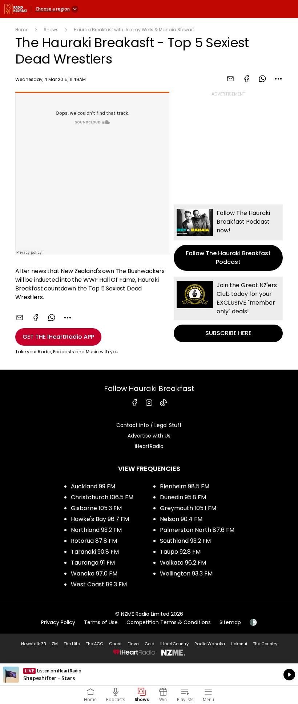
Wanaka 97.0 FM (94, 573)
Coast (115, 644)
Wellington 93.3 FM (186, 573)
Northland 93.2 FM (96, 530)
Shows (51, 30)
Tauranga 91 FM (93, 562)
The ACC (94, 644)
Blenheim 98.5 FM (184, 486)
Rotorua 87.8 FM (94, 541)
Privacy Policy (58, 622)
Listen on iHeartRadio (149, 674)
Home (21, 30)
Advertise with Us (149, 435)
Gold (149, 644)
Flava (133, 644)
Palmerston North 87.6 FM (197, 530)
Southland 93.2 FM (185, 541)
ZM (55, 644)
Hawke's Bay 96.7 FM (100, 519)
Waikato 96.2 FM (183, 562)
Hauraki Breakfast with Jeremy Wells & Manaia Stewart (134, 30)
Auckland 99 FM (93, 486)
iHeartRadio (149, 446)
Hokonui (239, 644)
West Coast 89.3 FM (99, 584)
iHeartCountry (174, 644)
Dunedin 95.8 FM (183, 497)
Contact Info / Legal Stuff (149, 425)
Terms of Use (101, 622)
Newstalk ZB (33, 644)
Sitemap (230, 622)
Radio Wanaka (209, 644)
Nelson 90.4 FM (181, 519)
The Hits (72, 644)
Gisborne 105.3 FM (96, 508)
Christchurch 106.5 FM (102, 497)
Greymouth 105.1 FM (188, 508)
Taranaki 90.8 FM (95, 552)
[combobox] (278, 78)
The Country (265, 644)
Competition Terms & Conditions (168, 622)
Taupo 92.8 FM (180, 552)
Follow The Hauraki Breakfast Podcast (228, 237)
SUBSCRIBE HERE (228, 309)
